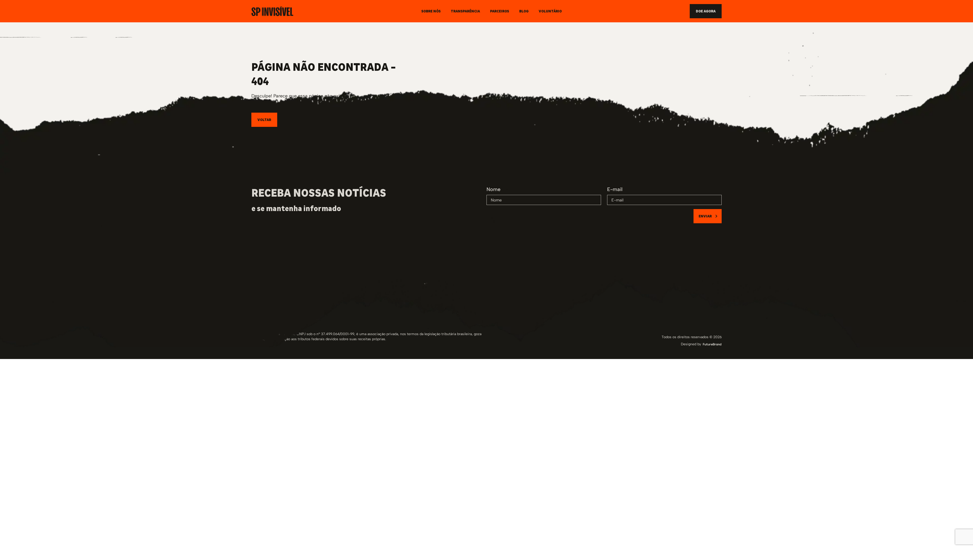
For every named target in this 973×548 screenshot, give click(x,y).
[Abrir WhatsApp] (960, 535)
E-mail (615, 189)
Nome (493, 189)
